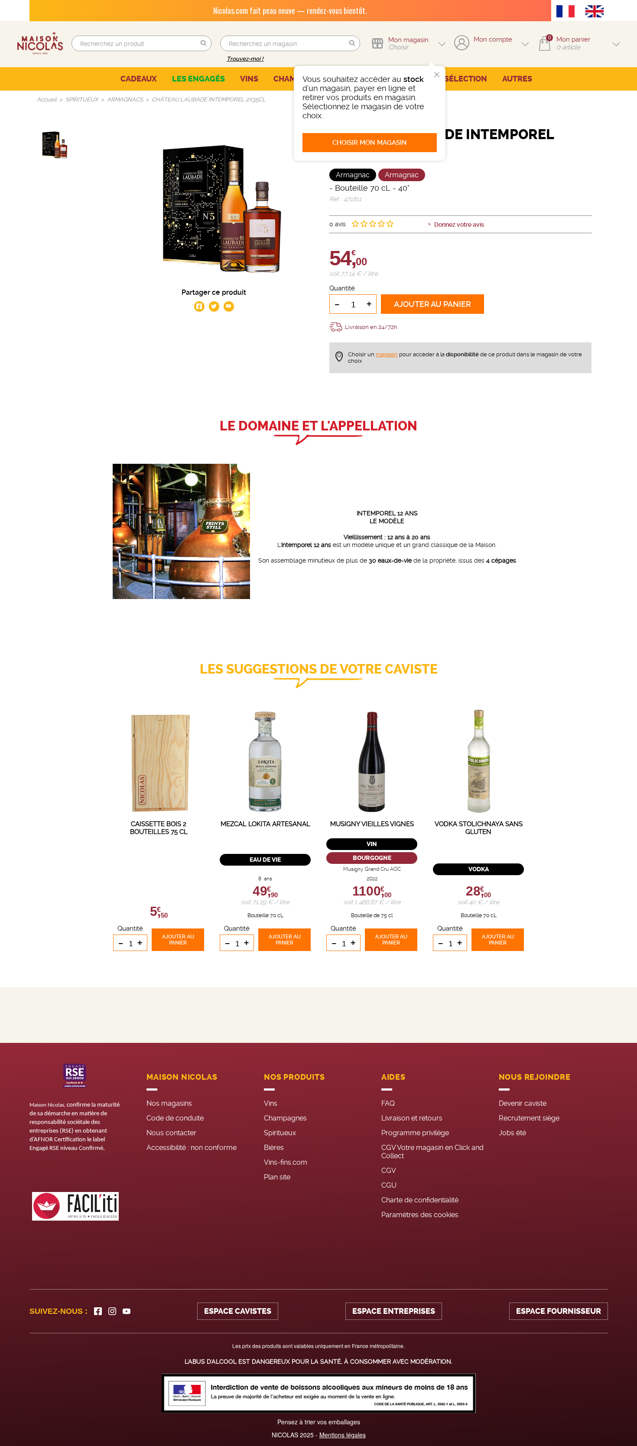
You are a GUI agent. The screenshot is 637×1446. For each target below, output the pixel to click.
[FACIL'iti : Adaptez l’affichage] (75, 1206)
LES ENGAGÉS (198, 79)
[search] (141, 43)
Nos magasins (169, 1103)
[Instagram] (112, 1311)
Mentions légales (342, 1434)
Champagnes (285, 1118)
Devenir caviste (522, 1103)
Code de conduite (175, 1118)
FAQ (388, 1103)
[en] (596, 12)
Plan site (277, 1177)
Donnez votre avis (459, 224)
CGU (388, 1185)
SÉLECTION (465, 79)
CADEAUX (138, 79)
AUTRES (517, 79)
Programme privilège (415, 1133)
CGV (388, 1170)
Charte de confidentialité (419, 1200)
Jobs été (512, 1133)
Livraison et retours (411, 1118)
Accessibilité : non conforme (191, 1147)
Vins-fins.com (285, 1162)
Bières (274, 1147)
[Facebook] (98, 1311)
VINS (249, 79)
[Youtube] (126, 1311)
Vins (270, 1103)
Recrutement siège (529, 1118)
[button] (203, 43)
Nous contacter (171, 1133)
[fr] (567, 12)
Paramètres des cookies (419, 1215)
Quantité (342, 288)
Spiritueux (280, 1133)
